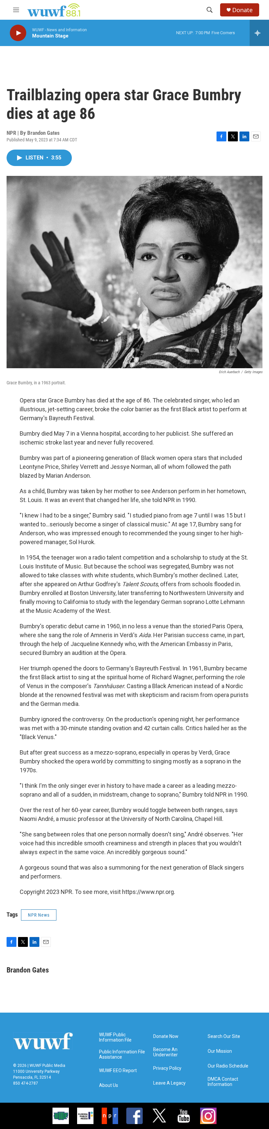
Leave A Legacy (169, 1083)
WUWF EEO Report (118, 1070)
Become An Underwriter (165, 1052)
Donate (242, 10)
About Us (108, 1085)
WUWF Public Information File (115, 1037)
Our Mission (220, 1051)
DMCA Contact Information (223, 1082)
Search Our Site (224, 1036)
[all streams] (259, 33)
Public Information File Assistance (122, 1054)
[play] (18, 33)
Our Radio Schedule (228, 1066)
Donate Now (165, 1036)
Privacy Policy (167, 1068)
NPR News (39, 915)
